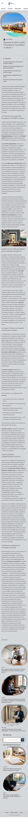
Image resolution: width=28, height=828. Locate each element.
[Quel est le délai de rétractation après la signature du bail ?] (14, 756)
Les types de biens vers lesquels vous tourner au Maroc (12, 71)
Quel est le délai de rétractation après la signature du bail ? (12, 769)
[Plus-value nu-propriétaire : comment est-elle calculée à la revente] (14, 782)
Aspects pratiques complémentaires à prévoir (12, 76)
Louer (3, 697)
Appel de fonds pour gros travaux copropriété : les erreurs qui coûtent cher (13, 730)
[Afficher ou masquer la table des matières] (18, 59)
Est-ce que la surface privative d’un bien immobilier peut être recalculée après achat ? (13, 670)
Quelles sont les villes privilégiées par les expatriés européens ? (13, 67)
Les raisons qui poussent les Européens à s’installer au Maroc (13, 62)
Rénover (4, 727)
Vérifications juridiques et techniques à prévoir (13, 80)
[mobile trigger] (3, 3)
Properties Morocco (7, 136)
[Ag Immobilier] (11, 3)
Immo (3, 667)
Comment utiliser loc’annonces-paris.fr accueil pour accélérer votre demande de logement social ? (13, 700)
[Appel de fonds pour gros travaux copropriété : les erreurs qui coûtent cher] (14, 715)
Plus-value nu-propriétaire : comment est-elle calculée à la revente (12, 796)
